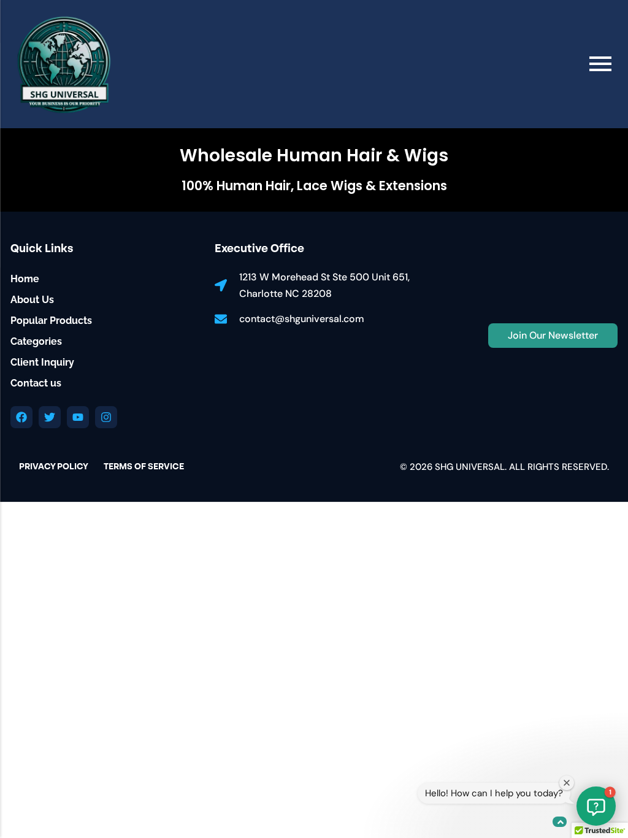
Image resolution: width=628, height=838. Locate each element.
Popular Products (51, 320)
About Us (32, 300)
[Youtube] (78, 417)
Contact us (35, 383)
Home (24, 279)
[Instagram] (106, 417)
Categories (36, 341)
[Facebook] (21, 417)
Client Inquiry (42, 362)
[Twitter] (50, 417)
